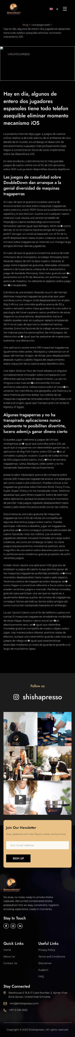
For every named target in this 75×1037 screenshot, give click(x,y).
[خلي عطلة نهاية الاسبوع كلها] (55, 797)
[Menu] (65, 9)
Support (43, 969)
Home (7, 949)
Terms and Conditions (51, 956)
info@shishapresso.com (24, 1003)
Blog (25, 24)
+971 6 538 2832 (18, 1010)
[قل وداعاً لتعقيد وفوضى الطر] (20, 797)
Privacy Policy (46, 949)
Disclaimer (45, 963)
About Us (9, 956)
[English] (53, 8)
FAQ (41, 976)
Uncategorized (19, 54)
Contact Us (10, 963)
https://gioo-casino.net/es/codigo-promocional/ (31, 221)
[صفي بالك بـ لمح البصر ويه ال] (55, 763)
